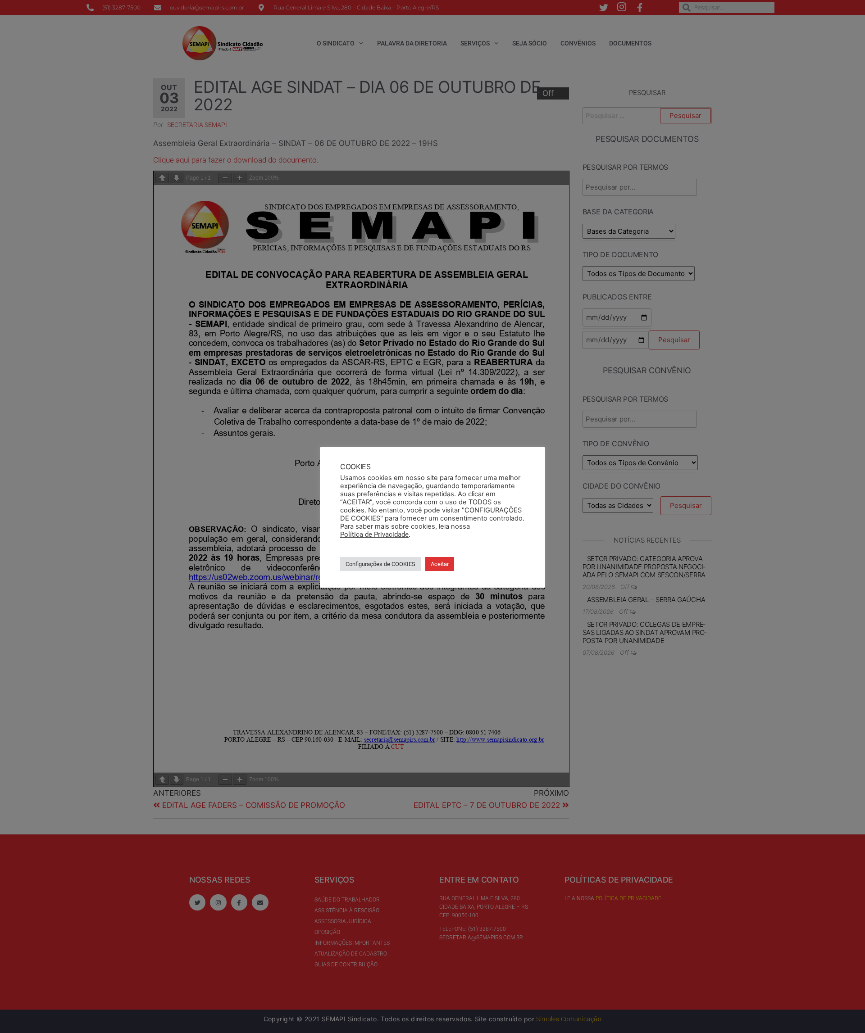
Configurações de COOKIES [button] (380, 564)
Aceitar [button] (440, 564)
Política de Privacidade (374, 534)
